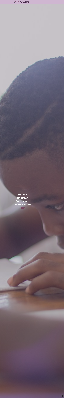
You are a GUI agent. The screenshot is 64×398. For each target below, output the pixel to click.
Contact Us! (22, 207)
